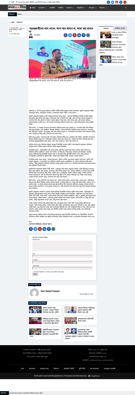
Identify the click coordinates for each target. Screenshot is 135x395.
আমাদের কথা (44, 369)
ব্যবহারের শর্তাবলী (109, 369)
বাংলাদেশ (41, 8)
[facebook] (109, 2)
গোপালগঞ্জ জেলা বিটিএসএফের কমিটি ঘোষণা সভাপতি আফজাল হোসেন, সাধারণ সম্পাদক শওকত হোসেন (79, 334)
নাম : (34, 254)
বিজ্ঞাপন (56, 369)
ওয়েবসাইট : (36, 266)
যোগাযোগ (32, 369)
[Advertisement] (62, 101)
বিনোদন (102, 8)
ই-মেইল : (35, 260)
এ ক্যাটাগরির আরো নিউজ (37, 303)
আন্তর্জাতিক (80, 8)
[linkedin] (121, 2)
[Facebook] (66, 35)
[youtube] (125, 2)
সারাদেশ (69, 8)
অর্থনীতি (60, 8)
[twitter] (113, 2)
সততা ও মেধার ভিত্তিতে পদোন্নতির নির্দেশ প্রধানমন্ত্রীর (119, 35)
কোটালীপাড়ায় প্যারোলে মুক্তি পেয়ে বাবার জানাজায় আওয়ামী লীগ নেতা (44, 333)
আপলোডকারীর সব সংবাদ (86, 294)
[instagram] (117, 2)
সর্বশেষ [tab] (106, 28)
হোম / (13, 22)
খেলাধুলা (91, 8)
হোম (22, 369)
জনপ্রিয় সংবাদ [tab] (120, 28)
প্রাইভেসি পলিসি (69, 369)
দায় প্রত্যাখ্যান (94, 369)
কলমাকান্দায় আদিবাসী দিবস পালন (85, 320)
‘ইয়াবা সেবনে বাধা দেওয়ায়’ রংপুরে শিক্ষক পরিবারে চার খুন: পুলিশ (51, 310)
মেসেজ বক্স (35, 240)
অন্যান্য (31, 11)
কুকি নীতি (82, 369)
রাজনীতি (52, 8)
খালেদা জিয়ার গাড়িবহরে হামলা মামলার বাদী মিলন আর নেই (86, 310)
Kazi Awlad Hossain (50, 291)
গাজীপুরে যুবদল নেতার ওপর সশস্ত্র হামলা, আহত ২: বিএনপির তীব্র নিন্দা (51, 321)
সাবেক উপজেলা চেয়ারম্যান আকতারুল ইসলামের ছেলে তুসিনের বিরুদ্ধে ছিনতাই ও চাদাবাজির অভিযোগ (112, 47)
